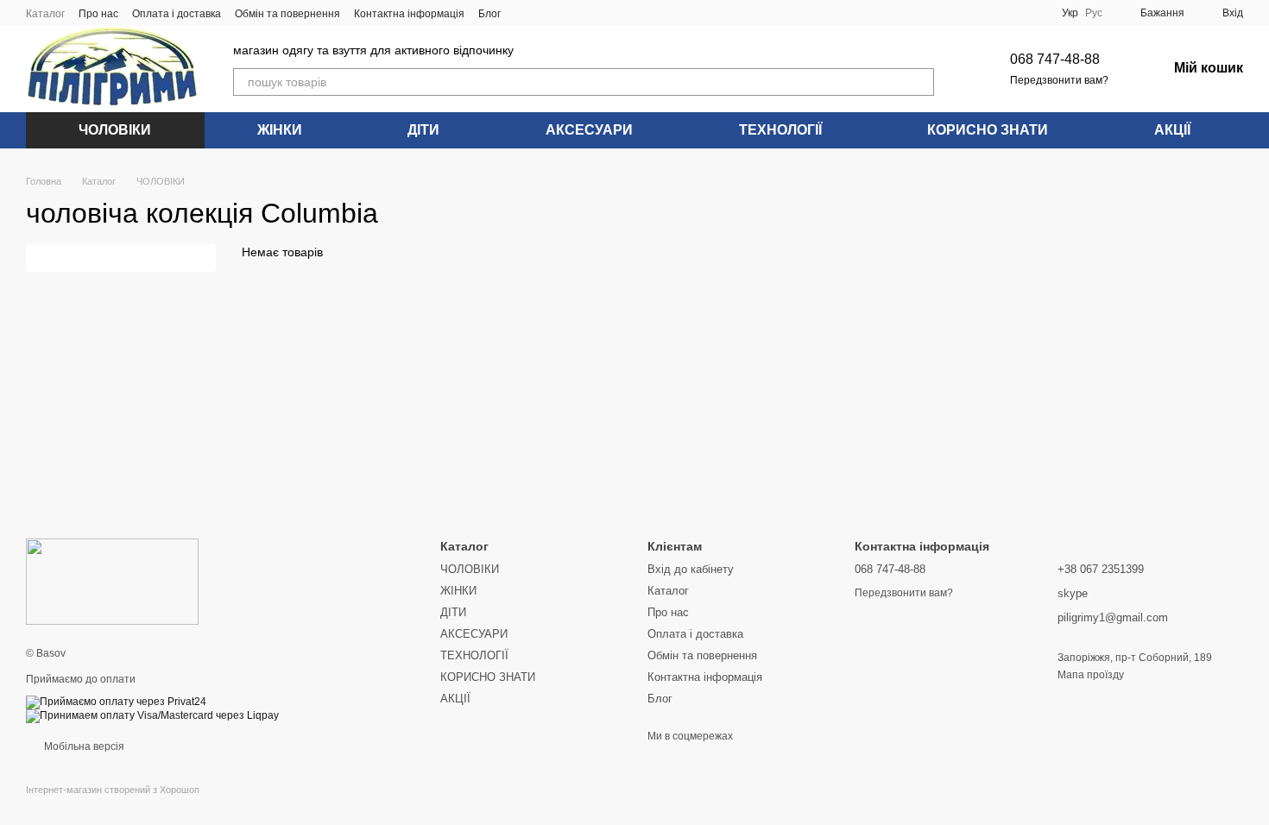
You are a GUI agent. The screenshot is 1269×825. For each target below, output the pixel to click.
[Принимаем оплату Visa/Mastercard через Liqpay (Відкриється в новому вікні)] (152, 715)
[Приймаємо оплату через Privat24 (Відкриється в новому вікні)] (116, 702)
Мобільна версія (82, 746)
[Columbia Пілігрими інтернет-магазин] (112, 581)
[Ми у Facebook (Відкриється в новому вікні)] (525, 13)
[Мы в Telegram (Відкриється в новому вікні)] (587, 13)
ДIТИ (423, 130)
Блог (489, 14)
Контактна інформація (409, 14)
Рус (1093, 13)
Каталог (45, 14)
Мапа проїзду (1091, 675)
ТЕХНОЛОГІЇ (780, 130)
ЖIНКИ (279, 130)
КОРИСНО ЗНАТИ (987, 130)
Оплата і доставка (176, 14)
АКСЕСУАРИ (589, 130)
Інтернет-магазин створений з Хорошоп (112, 789)
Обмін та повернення (287, 14)
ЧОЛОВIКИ (115, 130)
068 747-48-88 (1055, 59)
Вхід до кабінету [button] (690, 569)
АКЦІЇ (1172, 130)
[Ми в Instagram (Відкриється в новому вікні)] (566, 13)
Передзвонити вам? (1059, 80)
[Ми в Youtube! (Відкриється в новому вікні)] (545, 13)
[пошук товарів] (920, 82)
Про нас (98, 14)
